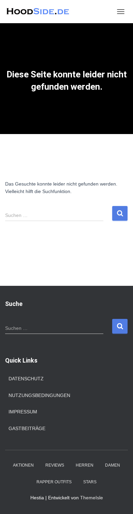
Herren (84, 465)
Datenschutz (26, 378)
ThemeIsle (91, 497)
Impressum (23, 411)
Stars (90, 482)
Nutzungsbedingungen (39, 395)
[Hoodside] (40, 11)
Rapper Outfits (54, 482)
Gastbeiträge (27, 428)
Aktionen (23, 465)
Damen (112, 465)
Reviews (54, 465)
